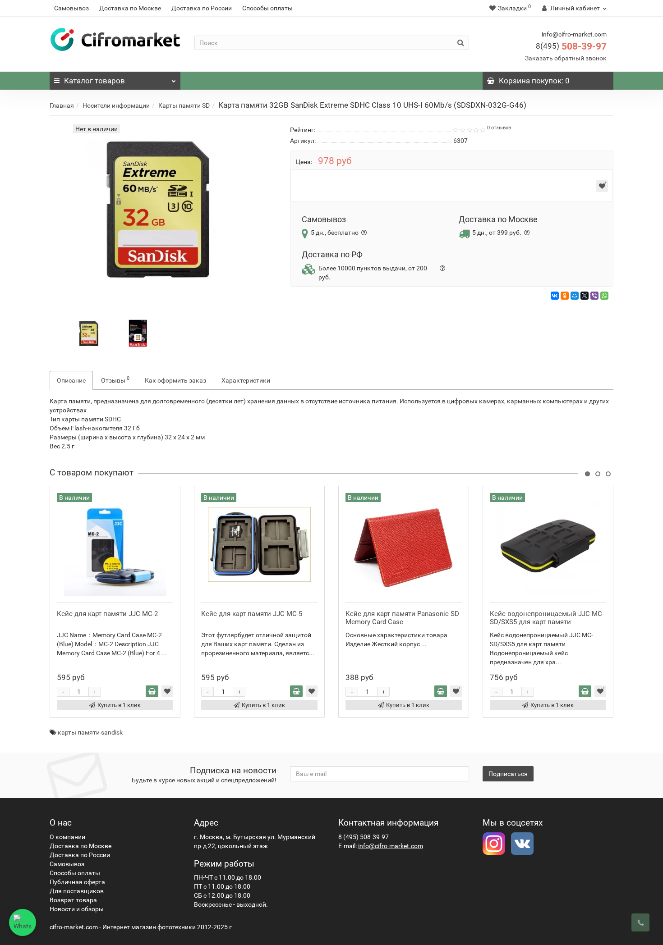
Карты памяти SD (184, 105)
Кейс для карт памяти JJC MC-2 (107, 614)
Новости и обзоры (77, 909)
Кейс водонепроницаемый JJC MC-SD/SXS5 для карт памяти (547, 618)
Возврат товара (73, 900)
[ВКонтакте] (555, 296)
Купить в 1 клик (119, 705)
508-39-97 (571, 46)
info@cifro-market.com (390, 845)
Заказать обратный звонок (566, 58)
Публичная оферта (77, 882)
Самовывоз (71, 8)
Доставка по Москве (130, 8)
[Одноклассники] (565, 296)
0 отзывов (499, 128)
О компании (67, 836)
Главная (62, 105)
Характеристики (245, 380)
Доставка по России (201, 8)
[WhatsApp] (604, 296)
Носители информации (116, 105)
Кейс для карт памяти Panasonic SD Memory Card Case (402, 618)
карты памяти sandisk (90, 732)
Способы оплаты (267, 8)
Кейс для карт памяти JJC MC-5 (251, 614)
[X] (584, 296)
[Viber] (594, 296)
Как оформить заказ (175, 380)
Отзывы (115, 379)
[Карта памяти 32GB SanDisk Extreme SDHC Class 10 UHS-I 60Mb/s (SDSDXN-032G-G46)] (89, 333)
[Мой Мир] (575, 296)
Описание (71, 380)
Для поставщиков (77, 891)
